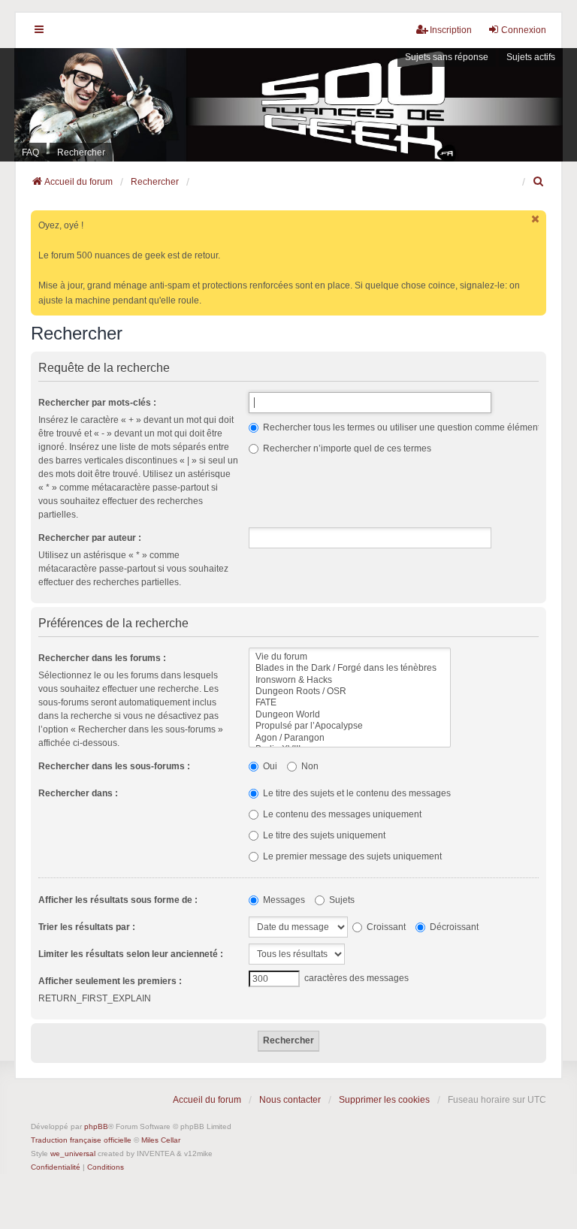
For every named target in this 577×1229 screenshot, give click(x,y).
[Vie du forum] (350, 657)
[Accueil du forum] (288, 105)
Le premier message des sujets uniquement (351, 856)
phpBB (96, 1126)
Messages (283, 900)
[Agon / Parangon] (350, 738)
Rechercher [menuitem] (81, 152)
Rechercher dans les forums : (102, 658)
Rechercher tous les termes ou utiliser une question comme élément (400, 427)
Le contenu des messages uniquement (341, 814)
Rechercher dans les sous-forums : (114, 766)
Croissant (385, 927)
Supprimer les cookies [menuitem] (384, 1100)
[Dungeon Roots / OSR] (350, 691)
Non (309, 766)
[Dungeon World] (350, 714)
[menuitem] (539, 182)
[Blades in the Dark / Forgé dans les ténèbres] (350, 668)
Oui (269, 766)
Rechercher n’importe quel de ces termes (346, 448)
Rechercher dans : (78, 793)
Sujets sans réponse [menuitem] (446, 57)
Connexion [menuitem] (523, 30)
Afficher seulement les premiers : (110, 981)
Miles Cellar (160, 1140)
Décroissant (453, 927)
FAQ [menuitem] (30, 152)
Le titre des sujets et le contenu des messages (356, 793)
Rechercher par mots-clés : (97, 402)
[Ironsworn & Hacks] (350, 680)
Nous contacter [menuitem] (290, 1100)
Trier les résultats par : (86, 927)
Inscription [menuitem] (451, 30)
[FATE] (350, 702)
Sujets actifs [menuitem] (530, 57)
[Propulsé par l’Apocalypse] (350, 726)
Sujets (341, 900)
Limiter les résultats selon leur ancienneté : (130, 954)
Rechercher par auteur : (89, 538)
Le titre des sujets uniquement (323, 835)
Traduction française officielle (81, 1140)
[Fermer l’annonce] (536, 219)
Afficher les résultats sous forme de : (118, 900)
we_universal (72, 1153)
